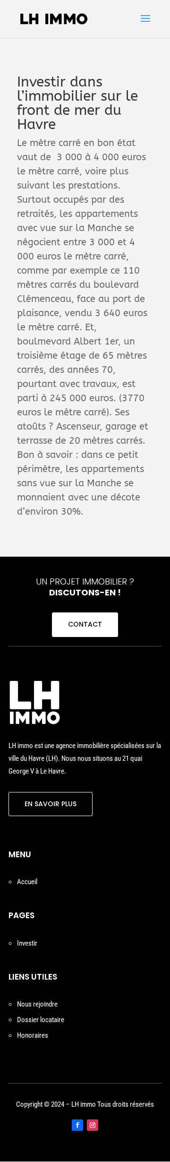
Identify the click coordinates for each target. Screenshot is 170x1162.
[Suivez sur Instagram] (92, 1125)
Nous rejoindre (37, 1004)
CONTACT (85, 624)
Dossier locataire (40, 1020)
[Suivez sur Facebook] (77, 1125)
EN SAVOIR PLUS (50, 804)
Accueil (27, 882)
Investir (27, 943)
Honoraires (32, 1035)
